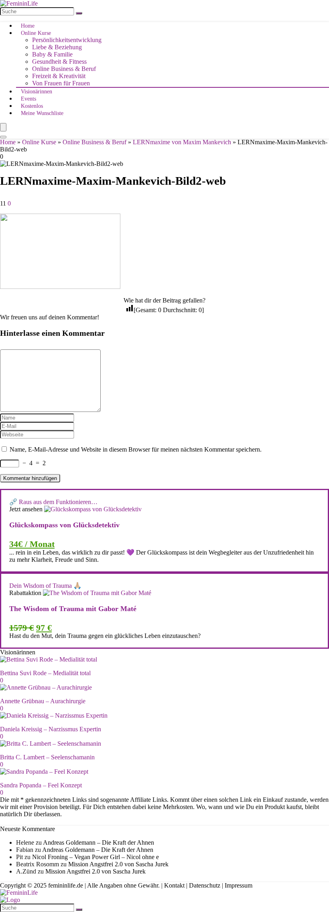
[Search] (3, 137)
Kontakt (174, 885)
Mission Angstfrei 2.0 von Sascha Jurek (118, 864)
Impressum (238, 885)
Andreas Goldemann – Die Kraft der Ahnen (98, 842)
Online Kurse (36, 33)
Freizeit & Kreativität (58, 76)
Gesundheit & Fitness (59, 61)
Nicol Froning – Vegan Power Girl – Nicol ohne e (95, 856)
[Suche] (79, 13)
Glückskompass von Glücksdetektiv (64, 525)
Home (28, 26)
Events (28, 99)
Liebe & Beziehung (57, 47)
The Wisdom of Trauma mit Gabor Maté (72, 609)
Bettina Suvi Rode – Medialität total (45, 673)
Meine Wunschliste (42, 113)
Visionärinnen (36, 92)
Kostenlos (32, 106)
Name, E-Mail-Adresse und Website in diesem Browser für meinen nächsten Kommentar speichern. (136, 449)
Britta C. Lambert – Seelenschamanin (47, 757)
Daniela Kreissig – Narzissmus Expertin (50, 729)
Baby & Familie (52, 54)
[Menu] (3, 127)
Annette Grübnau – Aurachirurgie (42, 701)
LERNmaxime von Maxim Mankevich (182, 142)
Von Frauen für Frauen (61, 83)
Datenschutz (204, 885)
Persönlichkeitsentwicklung (67, 39)
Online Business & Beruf (64, 68)
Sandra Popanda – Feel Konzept (41, 785)
